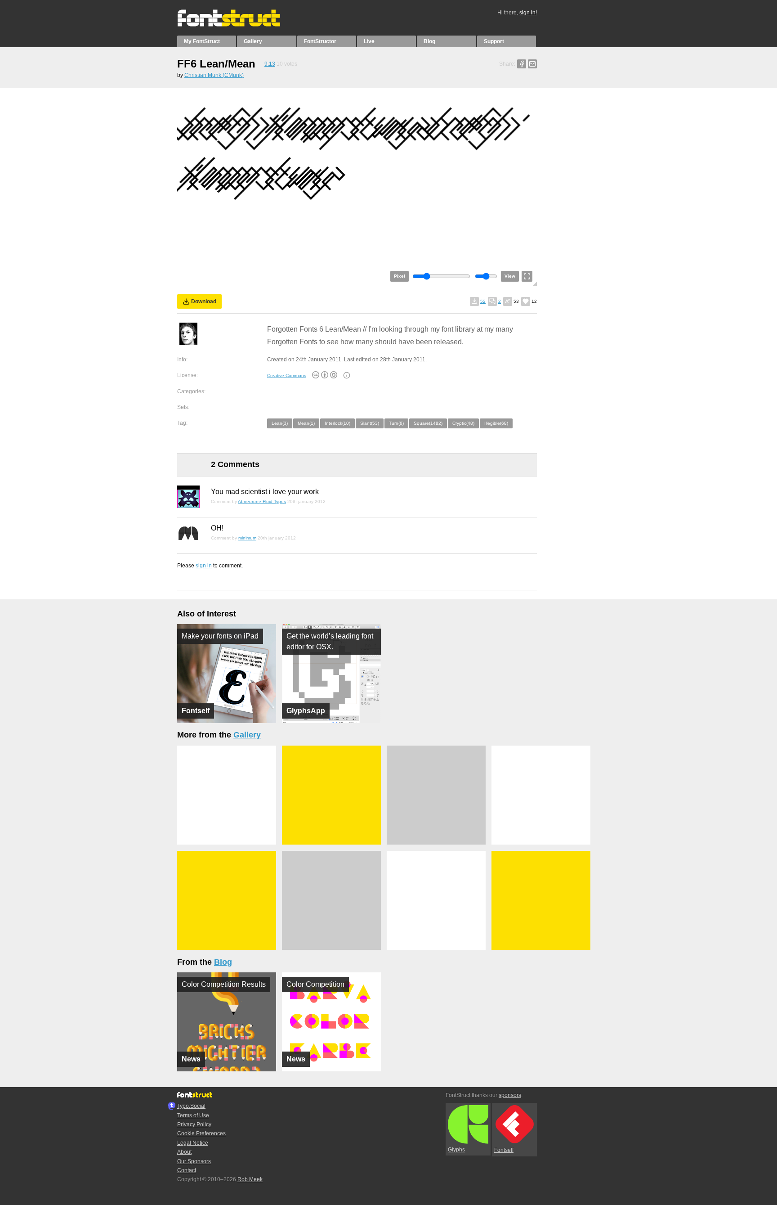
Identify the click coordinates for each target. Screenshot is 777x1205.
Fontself (504, 1150)
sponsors (510, 1095)
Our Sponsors (194, 1161)
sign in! (528, 12)
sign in (204, 565)
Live (369, 41)
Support (494, 41)
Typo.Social (191, 1106)
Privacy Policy (194, 1124)
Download (203, 301)
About (184, 1152)
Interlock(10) (337, 423)
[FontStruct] (238, 25)
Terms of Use (193, 1115)
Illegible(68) (496, 423)
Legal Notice (192, 1143)
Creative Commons (286, 375)
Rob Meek (250, 1179)
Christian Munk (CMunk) (214, 75)
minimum (247, 537)
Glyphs (456, 1150)
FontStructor (320, 41)
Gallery (253, 41)
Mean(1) (306, 423)
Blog (429, 41)
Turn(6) (396, 423)
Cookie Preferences (201, 1133)
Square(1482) (428, 423)
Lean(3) (280, 423)
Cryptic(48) (463, 423)
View (510, 276)
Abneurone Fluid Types (262, 501)
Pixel (399, 276)
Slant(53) (369, 423)
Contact (186, 1170)
